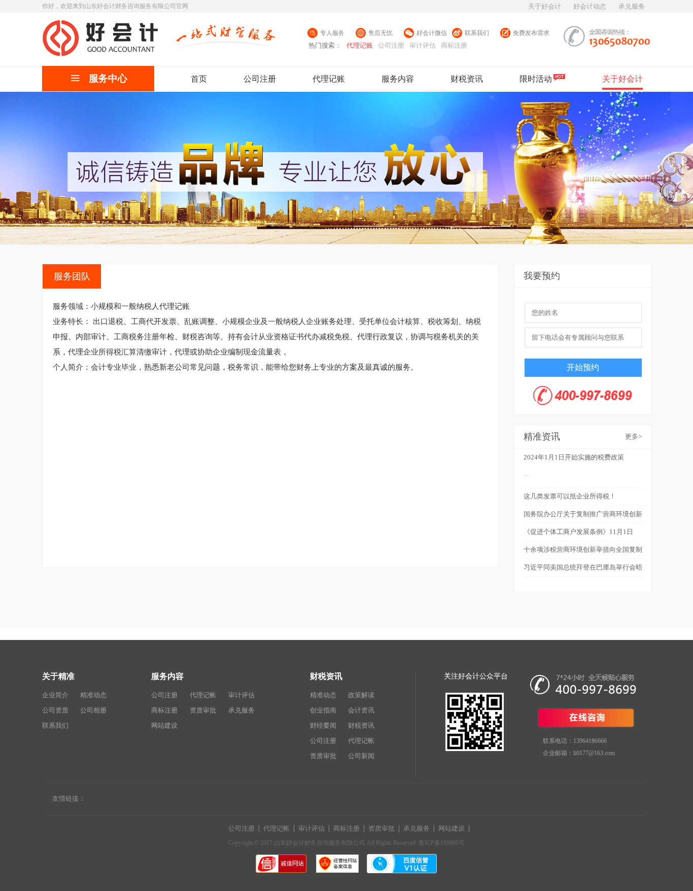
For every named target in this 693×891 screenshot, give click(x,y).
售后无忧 (380, 33)
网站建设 (164, 725)
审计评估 (422, 45)
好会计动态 (589, 6)
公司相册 (93, 710)
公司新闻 (361, 756)
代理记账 (359, 45)
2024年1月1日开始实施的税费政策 (574, 457)
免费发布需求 (531, 33)
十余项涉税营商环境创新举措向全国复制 (583, 549)
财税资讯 (361, 725)
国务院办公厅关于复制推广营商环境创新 (583, 514)
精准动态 (93, 695)
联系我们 (477, 33)
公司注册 (391, 45)
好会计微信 (432, 33)
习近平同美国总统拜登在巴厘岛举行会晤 (583, 567)
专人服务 (332, 33)
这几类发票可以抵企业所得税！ (570, 496)
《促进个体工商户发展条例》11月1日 (578, 532)
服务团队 (72, 276)
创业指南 (323, 710)
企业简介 (55, 695)
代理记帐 (203, 695)
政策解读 (361, 695)
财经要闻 (323, 725)
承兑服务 (631, 6)
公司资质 (55, 710)
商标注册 (454, 45)
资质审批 (203, 710)
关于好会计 (544, 6)
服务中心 (108, 78)
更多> (633, 436)
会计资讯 (361, 710)
